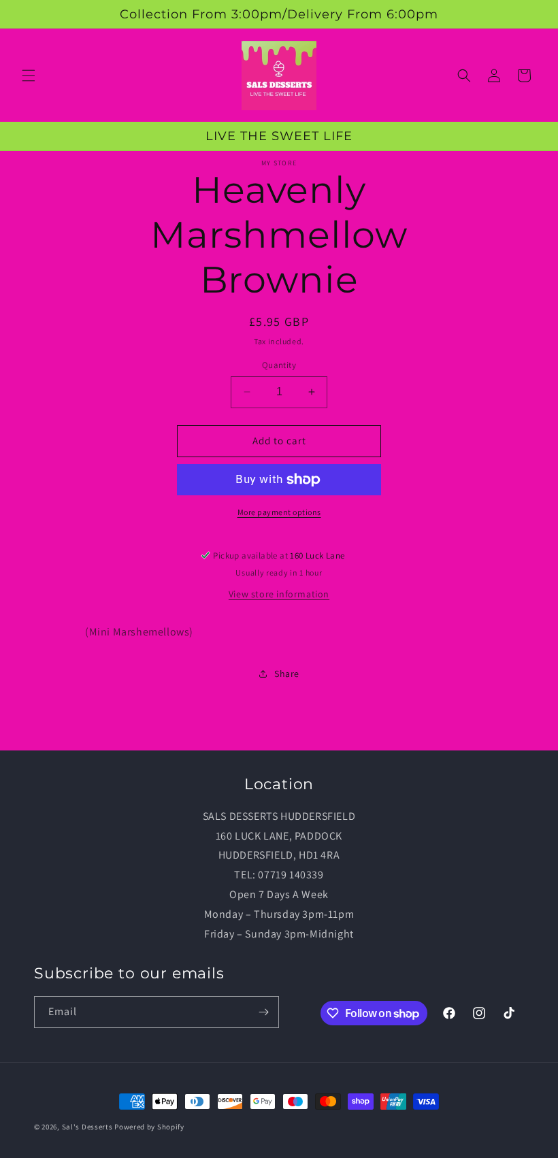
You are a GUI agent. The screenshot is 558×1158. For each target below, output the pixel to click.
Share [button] (286, 673)
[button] (29, 75)
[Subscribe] (263, 1012)
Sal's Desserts (87, 1126)
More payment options (279, 512)
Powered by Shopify (149, 1126)
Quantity (279, 365)
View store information (279, 594)
